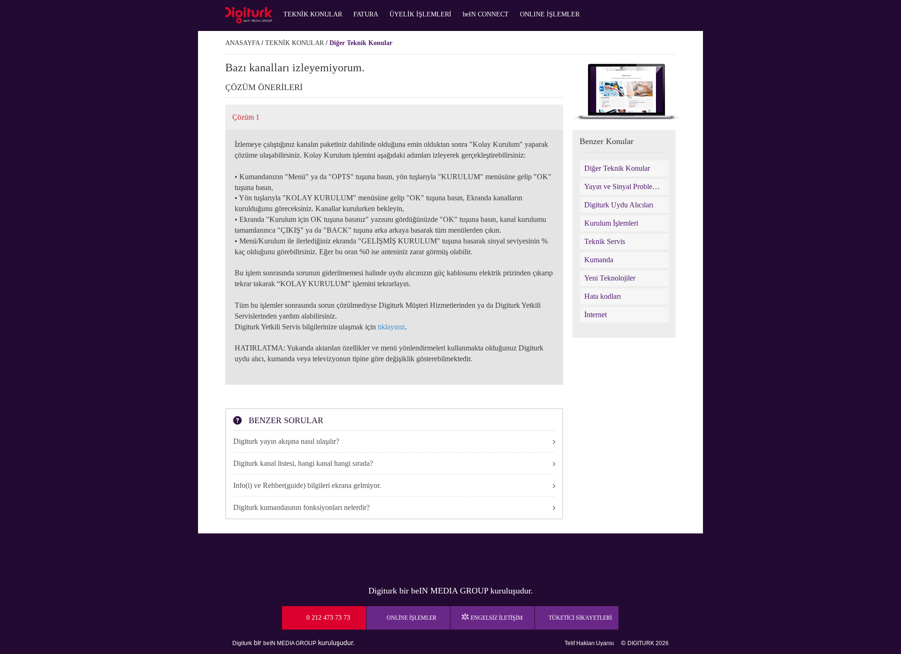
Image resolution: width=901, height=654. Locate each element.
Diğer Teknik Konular (360, 42)
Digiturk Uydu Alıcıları (618, 205)
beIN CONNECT (486, 14)
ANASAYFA (242, 42)
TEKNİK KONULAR (312, 14)
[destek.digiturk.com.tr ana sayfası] (248, 15)
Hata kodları (602, 296)
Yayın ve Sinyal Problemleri (624, 186)
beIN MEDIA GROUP (289, 643)
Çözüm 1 (246, 117)
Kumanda (598, 260)
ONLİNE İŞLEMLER (411, 618)
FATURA (365, 14)
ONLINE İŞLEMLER (550, 14)
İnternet (595, 315)
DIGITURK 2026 (648, 643)
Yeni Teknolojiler (609, 278)
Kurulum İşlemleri (611, 223)
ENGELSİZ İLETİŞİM (497, 618)
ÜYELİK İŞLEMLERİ (420, 14)
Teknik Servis (604, 241)
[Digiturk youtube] (427, 557)
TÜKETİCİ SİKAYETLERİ (580, 618)
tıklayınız (391, 327)
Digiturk (242, 643)
